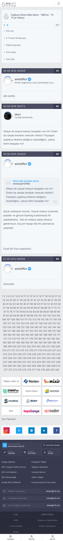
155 (45, 330)
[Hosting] (31, 381)
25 (10, 300)
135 (14, 327)
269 (53, 365)
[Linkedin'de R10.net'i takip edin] (44, 430)
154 (40, 330)
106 (4, 319)
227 (24, 354)
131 (54, 323)
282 (57, 369)
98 (28, 315)
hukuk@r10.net (53, 498)
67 (38, 307)
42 (10, 303)
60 (14, 307)
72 (55, 307)
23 (3, 300)
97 (25, 315)
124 (22, 323)
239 (24, 358)
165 (32, 334)
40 (4, 303)
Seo (11, 410)
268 (48, 365)
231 (44, 354)
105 (58, 315)
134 (9, 327)
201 (19, 346)
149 (18, 330)
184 (58, 338)
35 (45, 300)
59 (11, 307)
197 (58, 342)
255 (43, 361)
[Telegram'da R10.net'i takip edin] (31, 430)
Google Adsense (8, 462)
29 (24, 300)
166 (36, 334)
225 (15, 354)
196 (54, 342)
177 (27, 338)
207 (48, 346)
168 (45, 334)
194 (45, 342)
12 (27, 296)
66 (35, 307)
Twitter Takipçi (37, 477)
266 (39, 365)
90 (58, 311)
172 (5, 338)
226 (20, 354)
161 (14, 334)
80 (24, 311)
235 (5, 358)
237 (15, 358)
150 (22, 330)
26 (14, 300)
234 (58, 354)
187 (13, 342)
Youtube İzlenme (38, 472)
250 (19, 361)
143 (49, 327)
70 (49, 307)
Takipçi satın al (11, 381)
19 (49, 296)
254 (39, 361)
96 (21, 315)
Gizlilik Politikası (47, 514)
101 (40, 315)
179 (35, 338)
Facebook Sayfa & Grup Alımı (43, 482)
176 (22, 338)
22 (59, 296)
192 (36, 342)
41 (7, 303)
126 (32, 323)
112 (30, 319)
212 (13, 350)
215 (27, 350)
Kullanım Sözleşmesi (47, 526)
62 (21, 307)
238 (19, 358)
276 (29, 369)
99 (31, 315)
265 (34, 365)
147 (9, 330)
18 (46, 296)
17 (43, 296)
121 (9, 323)
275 (24, 369)
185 (4, 342)
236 (10, 358)
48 (31, 303)
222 (59, 350)
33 (38, 300)
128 (41, 323)
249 (14, 361)
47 (28, 303)
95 (18, 315)
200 (14, 346)
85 (41, 311)
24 (7, 300)
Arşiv (16, 514)
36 (48, 300)
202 (24, 346)
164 (27, 334)
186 (9, 342)
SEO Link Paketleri (9, 472)
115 (42, 319)
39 (59, 300)
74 (4, 311)
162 (18, 334)
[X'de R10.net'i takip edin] (19, 430)
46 (24, 303)
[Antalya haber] (51, 391)
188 (18, 342)
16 (40, 296)
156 (49, 330)
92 (7, 315)
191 (31, 342)
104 (54, 315)
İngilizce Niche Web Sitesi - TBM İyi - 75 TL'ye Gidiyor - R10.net (11, 4)
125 (27, 323)
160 (9, 334)
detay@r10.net (53, 505)
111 (25, 319)
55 (55, 303)
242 (39, 358)
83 (34, 311)
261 (14, 365)
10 (21, 296)
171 (58, 334)
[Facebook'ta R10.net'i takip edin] (56, 430)
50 (38, 303)
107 (8, 319)
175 (18, 338)
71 (52, 307)
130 (50, 323)
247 (5, 361)
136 (18, 327)
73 (58, 307)
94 (14, 315)
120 (5, 323)
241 (34, 358)
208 (53, 346)
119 (59, 319)
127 (36, 323)
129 (45, 323)
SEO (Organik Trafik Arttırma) (14, 467)
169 (50, 334)
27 (17, 300)
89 (55, 311)
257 (53, 361)
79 (20, 311)
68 (42, 307)
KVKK (15, 520)
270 (58, 365)
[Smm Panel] (11, 401)
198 (5, 346)
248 (10, 361)
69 (45, 307)
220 (49, 350)
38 (55, 300)
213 (17, 350)
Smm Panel (31, 391)
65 (31, 307)
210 (4, 350)
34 (41, 300)
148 (13, 330)
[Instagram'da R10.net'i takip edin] (6, 430)
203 (29, 346)
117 (50, 319)
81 (27, 311)
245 (53, 358)
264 (29, 365)
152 (31, 330)
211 (8, 350)
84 (37, 311)
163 (23, 334)
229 (34, 354)
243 (43, 358)
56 (59, 303)
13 (31, 296)
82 (30, 311)
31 (31, 300)
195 (49, 342)
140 (36, 327)
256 (48, 361)
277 (34, 369)
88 (51, 311)
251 (24, 361)
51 (42, 303)
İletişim (16, 532)
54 (52, 303)
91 (4, 315)
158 (58, 330)
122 (13, 323)
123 (18, 323)
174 (14, 338)
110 (22, 319)
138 (27, 327)
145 (59, 327)
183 (53, 338)
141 (40, 327)
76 (11, 311)
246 (58, 358)
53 (48, 303)
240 (29, 358)
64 (28, 307)
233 (53, 354)
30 (28, 300)
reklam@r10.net (53, 491)
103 (49, 315)
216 (31, 350)
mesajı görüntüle (21, 183)
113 (34, 319)
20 (52, 296)
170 (54, 334)
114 (38, 319)
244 (48, 358)
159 (5, 334)
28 (21, 300)
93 (11, 315)
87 (48, 311)
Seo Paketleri (9, 419)
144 (54, 327)
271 (6, 369)
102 (45, 315)
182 (49, 338)
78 (17, 311)
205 (38, 346)
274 (20, 369)
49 (35, 303)
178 (31, 338)
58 (7, 307)
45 (21, 303)
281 (52, 369)
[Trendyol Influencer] (51, 381)
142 (45, 327)
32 (34, 300)
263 (24, 365)
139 (32, 327)
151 (27, 330)
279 (43, 369)
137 (22, 327)
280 (48, 369)
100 (36, 315)
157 (54, 330)
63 (24, 307)
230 (39, 354)
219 (45, 350)
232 (48, 354)
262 (19, 365)
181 (44, 338)
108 (13, 319)
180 (40, 338)
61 (18, 307)
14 (34, 296)
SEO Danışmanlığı (9, 477)
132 (58, 323)
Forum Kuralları (15, 526)
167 (41, 334)
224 (10, 354)
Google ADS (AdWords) (11, 482)
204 (33, 346)
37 (52, 300)
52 (45, 303)
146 (4, 330)
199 (10, 346)
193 (40, 342)
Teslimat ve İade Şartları (47, 520)
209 (58, 346)
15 (37, 296)
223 (5, 354)
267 (44, 365)
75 (7, 311)
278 (38, 369)
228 (29, 354)
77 (14, 311)
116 (46, 319)
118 (55, 319)
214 (22, 350)
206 (43, 346)
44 (17, 303)
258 (58, 361)
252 (29, 361)
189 (22, 342)
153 (36, 330)
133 (4, 327)
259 (5, 365)
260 (10, 365)
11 (25, 296)
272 (10, 369)
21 (56, 296)
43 (14, 303)
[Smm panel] (11, 391)
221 (54, 350)
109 (17, 319)
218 (40, 350)
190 (27, 342)
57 (4, 307)
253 (34, 361)
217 (35, 350)
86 (44, 311)
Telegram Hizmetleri (39, 467)
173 (9, 338)
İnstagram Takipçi (38, 462)
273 (15, 369)
